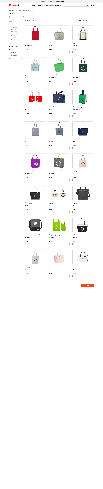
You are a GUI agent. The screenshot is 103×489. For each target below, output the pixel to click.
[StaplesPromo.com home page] (16, 5)
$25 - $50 (13, 33)
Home (10, 10)
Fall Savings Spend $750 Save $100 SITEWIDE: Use (51, 1)
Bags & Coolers (26, 10)
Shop (34, 5)
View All (87, 285)
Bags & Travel (18, 10)
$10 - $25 (13, 31)
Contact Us (58, 5)
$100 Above (13, 39)
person (91, 5)
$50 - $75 (12, 35)
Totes (31, 10)
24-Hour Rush (50, 5)
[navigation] (31, 22)
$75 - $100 (13, 37)
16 (29, 21)
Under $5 (13, 27)
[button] (15, 24)
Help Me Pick (41, 5)
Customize (35, 115)
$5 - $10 (12, 29)
